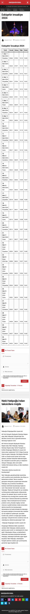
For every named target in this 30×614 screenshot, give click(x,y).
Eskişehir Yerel (8, 40)
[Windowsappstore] (5, 603)
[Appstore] (26, 599)
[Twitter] (5, 599)
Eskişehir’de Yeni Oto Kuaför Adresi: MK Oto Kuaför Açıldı (18, 6)
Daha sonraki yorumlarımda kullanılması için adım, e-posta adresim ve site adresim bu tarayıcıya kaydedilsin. (15, 376)
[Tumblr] (9, 603)
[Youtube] (16, 599)
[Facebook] (2, 599)
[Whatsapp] (23, 599)
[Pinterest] (19, 599)
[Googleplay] (2, 603)
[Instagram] (9, 599)
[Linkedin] (12, 599)
